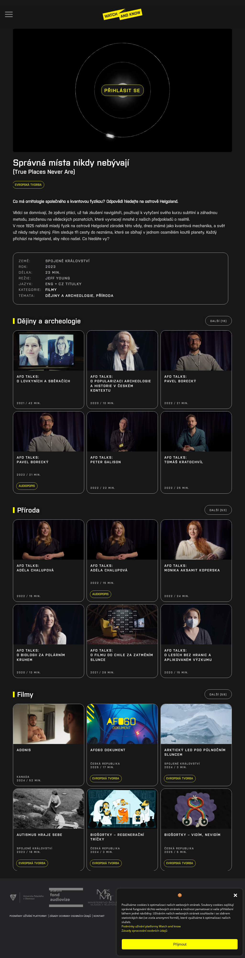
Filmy (51, 289)
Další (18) (219, 320)
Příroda (105, 295)
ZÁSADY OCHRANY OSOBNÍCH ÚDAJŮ (70, 916)
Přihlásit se (122, 90)
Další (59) (218, 694)
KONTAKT (99, 916)
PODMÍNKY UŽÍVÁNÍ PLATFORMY (28, 916)
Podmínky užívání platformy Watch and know (151, 926)
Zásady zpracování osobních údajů (144, 931)
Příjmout (179, 944)
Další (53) (218, 510)
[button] (235, 895)
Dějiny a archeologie (70, 295)
